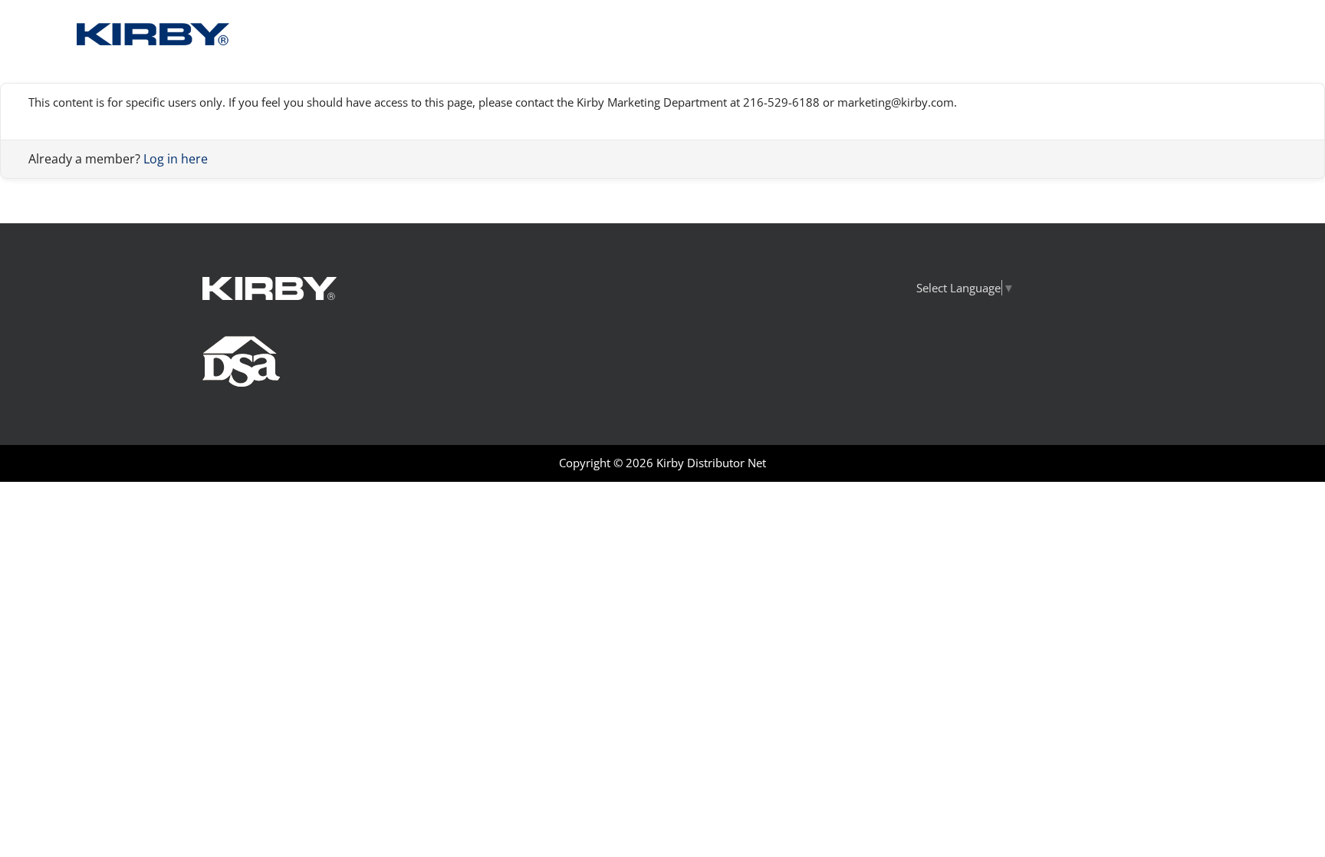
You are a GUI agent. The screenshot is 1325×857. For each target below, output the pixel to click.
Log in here (175, 158)
